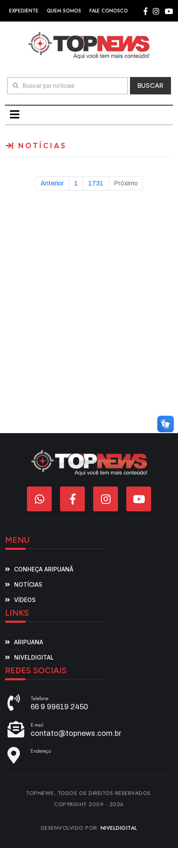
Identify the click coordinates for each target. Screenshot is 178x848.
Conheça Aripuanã (43, 569)
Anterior (52, 183)
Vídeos (25, 599)
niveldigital (34, 657)
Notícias (28, 584)
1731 (95, 183)
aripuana (28, 642)
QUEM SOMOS (64, 10)
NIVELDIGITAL (119, 828)
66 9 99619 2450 (59, 707)
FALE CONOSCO (108, 10)
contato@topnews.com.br (76, 733)
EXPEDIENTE (23, 10)
